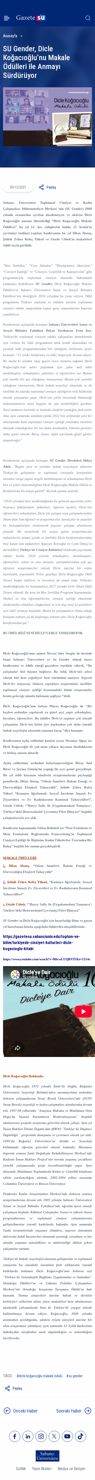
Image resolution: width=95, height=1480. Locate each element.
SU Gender (75, 1376)
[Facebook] (14, 1436)
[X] (54, 1436)
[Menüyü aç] (6, 18)
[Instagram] (41, 1436)
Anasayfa (10, 35)
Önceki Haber (25, 1411)
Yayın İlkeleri (41, 1468)
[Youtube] (67, 1436)
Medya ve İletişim (71, 1468)
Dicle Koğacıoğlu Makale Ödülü (40, 1376)
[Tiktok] (80, 1436)
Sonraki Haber (69, 1411)
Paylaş (51, 187)
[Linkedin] (27, 1436)
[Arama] (88, 18)
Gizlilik (21, 1468)
